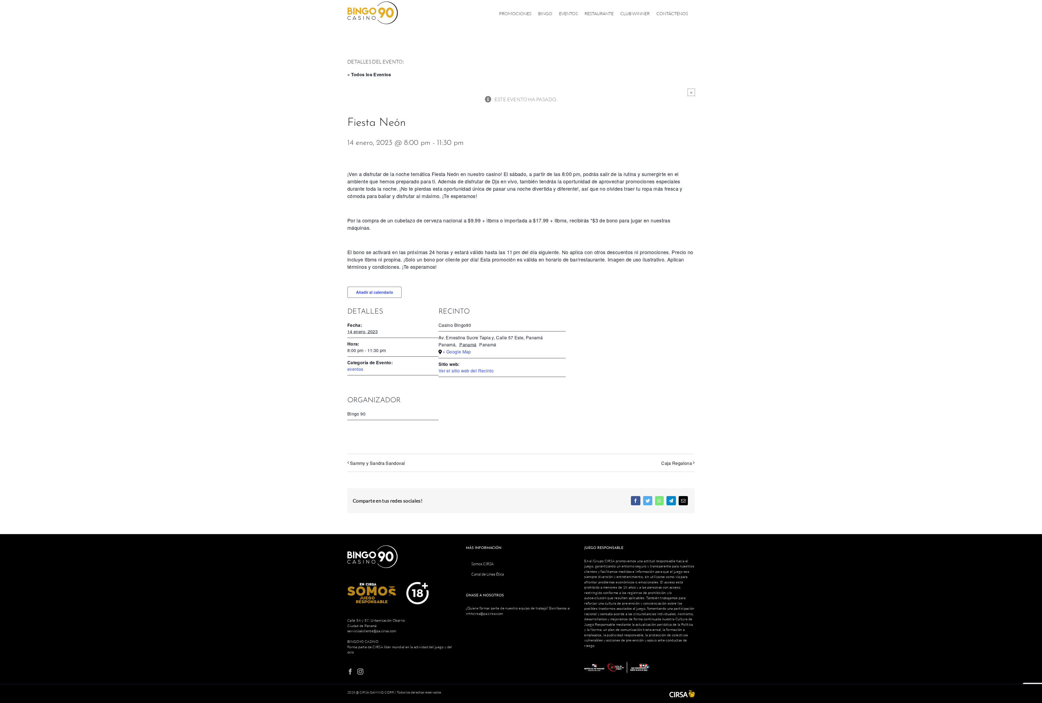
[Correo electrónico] (683, 501)
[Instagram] (360, 672)
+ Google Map (457, 352)
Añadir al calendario (374, 292)
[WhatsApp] (659, 501)
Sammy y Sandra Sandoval (377, 463)
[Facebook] (635, 501)
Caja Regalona (676, 463)
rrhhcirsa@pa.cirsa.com (484, 613)
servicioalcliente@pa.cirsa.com (371, 631)
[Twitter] (648, 501)
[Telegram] (671, 501)
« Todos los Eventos (369, 74)
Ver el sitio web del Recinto (466, 371)
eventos (355, 369)
